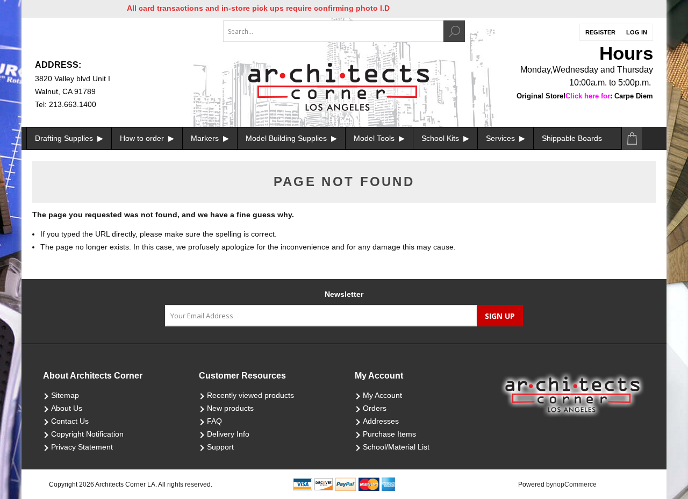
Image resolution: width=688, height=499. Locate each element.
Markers (206, 138)
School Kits (441, 138)
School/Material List (396, 447)
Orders (374, 408)
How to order (143, 138)
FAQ (214, 421)
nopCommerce (575, 484)
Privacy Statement (82, 447)
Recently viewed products (250, 395)
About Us (66, 408)
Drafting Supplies (65, 138)
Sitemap (65, 395)
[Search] (454, 31)
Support (220, 447)
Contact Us (70, 421)
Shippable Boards (572, 138)
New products (230, 408)
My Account (382, 395)
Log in (636, 32)
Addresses (381, 421)
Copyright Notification (87, 434)
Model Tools (375, 138)
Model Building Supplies (287, 138)
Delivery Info (228, 434)
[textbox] (333, 31)
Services (501, 138)
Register (600, 32)
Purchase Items (389, 434)
